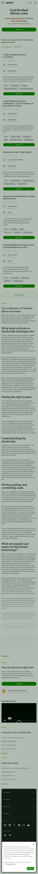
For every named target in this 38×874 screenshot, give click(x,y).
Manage (30, 868)
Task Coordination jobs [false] (9, 745)
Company (6, 813)
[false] (7, 47)
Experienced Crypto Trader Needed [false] (17, 152)
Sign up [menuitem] (29, 2)
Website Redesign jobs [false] (9, 741)
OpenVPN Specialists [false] (8, 772)
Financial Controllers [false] (8, 779)
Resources (6, 806)
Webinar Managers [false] (8, 775)
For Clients (6, 792)
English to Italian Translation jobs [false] (12, 737)
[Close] (33, 844)
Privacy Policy (10, 864)
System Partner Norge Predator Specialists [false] (15, 768)
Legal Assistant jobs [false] (8, 748)
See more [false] (18, 94)
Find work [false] (19, 29)
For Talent (6, 799)
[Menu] (3, 3)
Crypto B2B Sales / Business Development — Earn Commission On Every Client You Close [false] (18, 103)
